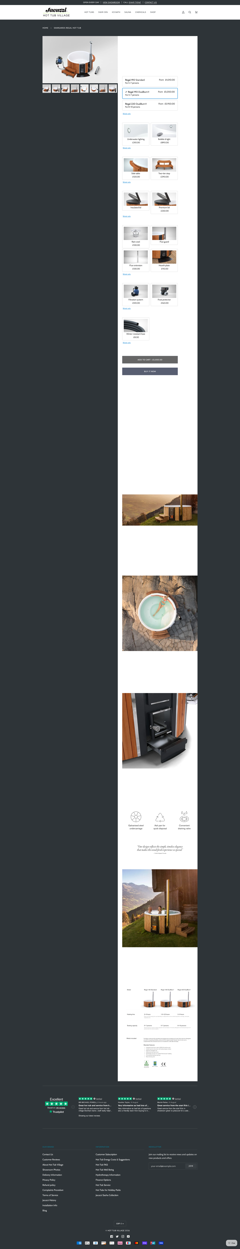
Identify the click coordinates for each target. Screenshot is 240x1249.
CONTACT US (151, 2)
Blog (44, 1210)
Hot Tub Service (103, 1185)
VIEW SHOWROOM (111, 2)
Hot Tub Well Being (105, 1169)
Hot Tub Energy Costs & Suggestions (113, 1159)
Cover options (131, 188)
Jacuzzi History (49, 1200)
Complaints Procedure (52, 1190)
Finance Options (103, 1180)
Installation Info (49, 1205)
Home (45, 28)
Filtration (128, 280)
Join (191, 1166)
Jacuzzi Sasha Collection (107, 1195)
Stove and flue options (136, 222)
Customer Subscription (106, 1154)
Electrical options (133, 119)
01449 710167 (135, 2)
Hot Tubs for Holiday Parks (108, 1190)
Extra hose (129, 314)
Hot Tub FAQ (102, 1164)
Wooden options (132, 153)
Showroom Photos (51, 1169)
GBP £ (119, 1223)
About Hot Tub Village (52, 1164)
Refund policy (48, 1185)
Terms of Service (50, 1195)
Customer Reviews (51, 1159)
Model (126, 73)
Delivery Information (52, 1175)
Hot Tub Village (116, 1230)
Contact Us (47, 1154)
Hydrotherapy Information (108, 1175)
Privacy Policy (48, 1180)
